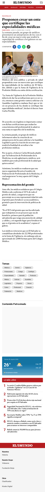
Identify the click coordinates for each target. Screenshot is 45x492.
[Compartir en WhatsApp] (24, 47)
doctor (30, 283)
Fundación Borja (8, 468)
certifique (31, 271)
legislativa (7, 283)
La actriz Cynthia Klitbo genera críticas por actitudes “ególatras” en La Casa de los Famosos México (24, 388)
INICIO (6, 7)
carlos (6, 287)
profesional (17, 287)
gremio (17, 267)
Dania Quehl (6, 30)
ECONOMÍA (39, 7)
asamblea (28, 279)
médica (6, 279)
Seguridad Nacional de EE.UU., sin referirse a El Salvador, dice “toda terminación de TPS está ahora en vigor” (24, 409)
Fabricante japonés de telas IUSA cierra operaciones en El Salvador (22, 395)
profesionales (8, 271)
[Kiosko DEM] (41, 2)
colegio (20, 271)
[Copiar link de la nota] (28, 47)
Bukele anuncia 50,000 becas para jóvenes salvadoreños (23, 431)
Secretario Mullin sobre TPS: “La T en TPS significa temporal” (24, 416)
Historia (5, 455)
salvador (22, 275)
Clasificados (6, 481)
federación (7, 291)
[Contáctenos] (22, 474)
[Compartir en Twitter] (19, 47)
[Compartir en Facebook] (14, 47)
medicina (19, 291)
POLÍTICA (31, 7)
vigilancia (28, 267)
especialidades (9, 275)
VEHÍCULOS (14, 7)
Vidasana (5, 463)
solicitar (16, 279)
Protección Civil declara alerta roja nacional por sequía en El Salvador (24, 401)
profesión (33, 275)
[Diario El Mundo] (22, 4)
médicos (7, 267)
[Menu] (3, 2)
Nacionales (6, 16)
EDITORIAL (23, 7)
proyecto (19, 283)
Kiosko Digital (7, 486)
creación (29, 287)
